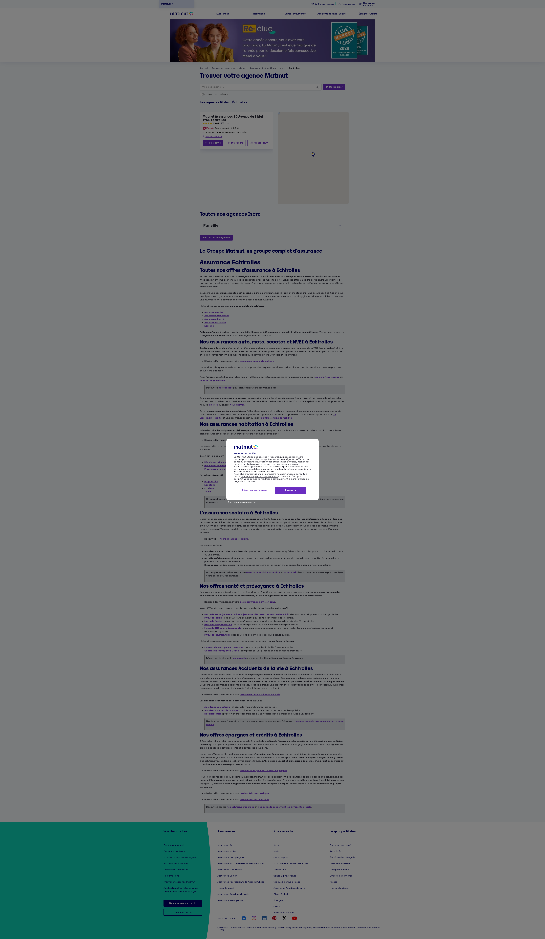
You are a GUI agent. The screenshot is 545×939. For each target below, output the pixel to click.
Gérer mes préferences (255, 490)
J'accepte (290, 490)
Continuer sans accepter (242, 502)
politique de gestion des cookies (259, 476)
